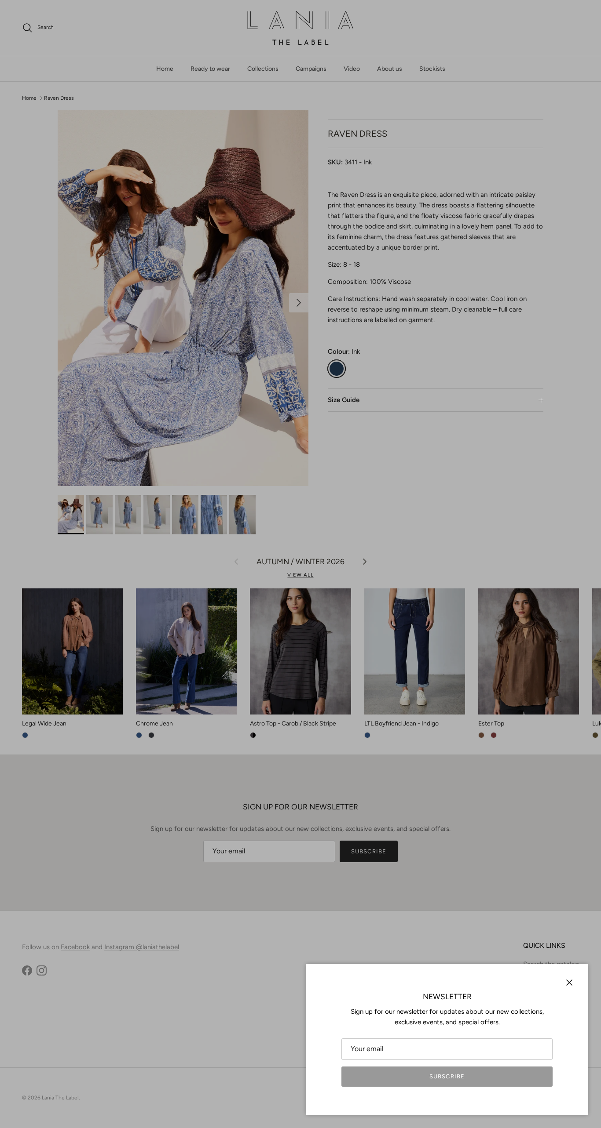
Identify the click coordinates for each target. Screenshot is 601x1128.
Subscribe (446, 1076)
